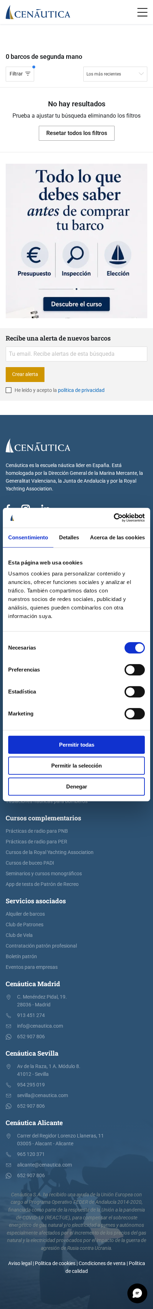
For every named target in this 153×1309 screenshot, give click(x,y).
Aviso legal (20, 1263)
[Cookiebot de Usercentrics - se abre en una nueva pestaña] (114, 517)
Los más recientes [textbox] (103, 74)
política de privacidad (81, 390)
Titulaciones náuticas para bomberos (47, 801)
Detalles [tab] (69, 537)
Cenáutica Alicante (34, 1122)
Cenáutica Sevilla (32, 1053)
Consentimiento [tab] (28, 537)
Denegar (76, 786)
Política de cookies (55, 1263)
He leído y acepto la (59, 390)
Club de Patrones (24, 925)
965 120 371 (31, 1154)
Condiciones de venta (102, 1263)
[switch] (135, 669)
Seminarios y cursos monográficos (44, 874)
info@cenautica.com (40, 1026)
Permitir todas (76, 745)
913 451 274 (31, 1015)
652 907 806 (31, 1037)
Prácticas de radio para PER (36, 842)
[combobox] (115, 74)
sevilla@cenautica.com (42, 1095)
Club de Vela (19, 935)
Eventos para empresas (32, 967)
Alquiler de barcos (25, 914)
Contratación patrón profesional (41, 946)
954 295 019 (31, 1085)
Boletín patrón (21, 957)
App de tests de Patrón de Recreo (42, 884)
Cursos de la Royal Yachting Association (50, 852)
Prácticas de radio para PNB (37, 831)
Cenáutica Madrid (33, 983)
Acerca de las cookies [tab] (117, 537)
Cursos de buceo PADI (30, 863)
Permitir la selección (76, 766)
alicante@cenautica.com (44, 1165)
